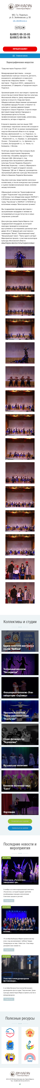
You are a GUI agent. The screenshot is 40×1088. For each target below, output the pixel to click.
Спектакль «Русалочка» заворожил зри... (14, 881)
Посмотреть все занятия (20, 821)
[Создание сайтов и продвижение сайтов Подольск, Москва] (20, 1084)
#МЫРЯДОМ (6, 243)
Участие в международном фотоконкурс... (16, 979)
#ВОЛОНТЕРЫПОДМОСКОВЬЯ (22, 243)
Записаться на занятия (20, 828)
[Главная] (20, 7)
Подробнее (9, 901)
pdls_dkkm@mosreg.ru (20, 21)
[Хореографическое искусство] (20, 257)
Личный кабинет (20, 49)
